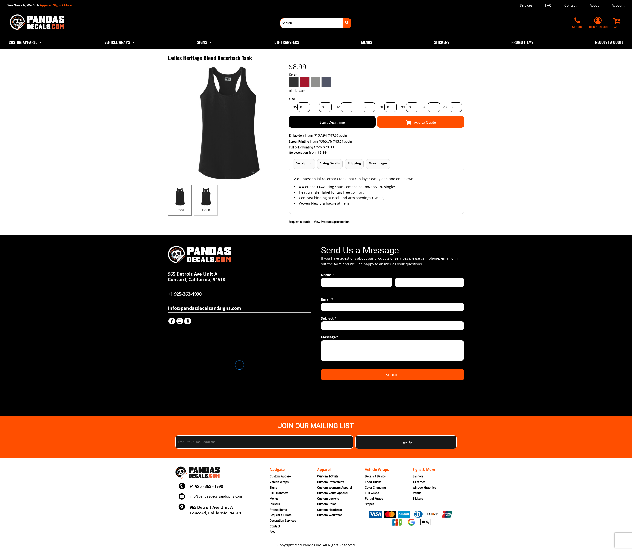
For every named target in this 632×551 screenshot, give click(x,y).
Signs (273, 487)
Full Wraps (372, 493)
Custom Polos (326, 504)
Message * (329, 337)
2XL (403, 107)
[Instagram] (179, 321)
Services (526, 5)
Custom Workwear (329, 515)
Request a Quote (280, 515)
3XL (424, 107)
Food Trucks (373, 482)
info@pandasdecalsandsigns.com (216, 496)
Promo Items (278, 510)
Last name (402, 290)
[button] (25, 41)
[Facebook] (171, 321)
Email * (327, 299)
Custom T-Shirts (327, 476)
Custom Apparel (280, 476)
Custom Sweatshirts (330, 482)
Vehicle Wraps (279, 482)
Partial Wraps (374, 498)
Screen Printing (299, 141)
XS (295, 107)
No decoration (298, 152)
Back (206, 210)
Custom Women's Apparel (334, 487)
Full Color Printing (301, 147)
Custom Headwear (329, 510)
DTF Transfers (279, 493)
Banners (418, 476)
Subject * (328, 318)
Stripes (369, 504)
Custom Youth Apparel (332, 493)
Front (180, 210)
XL (382, 107)
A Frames (419, 482)
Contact (570, 5)
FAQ (548, 5)
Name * (327, 274)
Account (618, 5)
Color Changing (375, 487)
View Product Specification (332, 222)
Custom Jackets (328, 498)
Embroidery (296, 135)
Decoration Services (283, 520)
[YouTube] (187, 321)
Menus (274, 498)
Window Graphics (424, 487)
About (594, 5)
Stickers (275, 504)
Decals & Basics (375, 476)
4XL (446, 107)
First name (328, 290)
